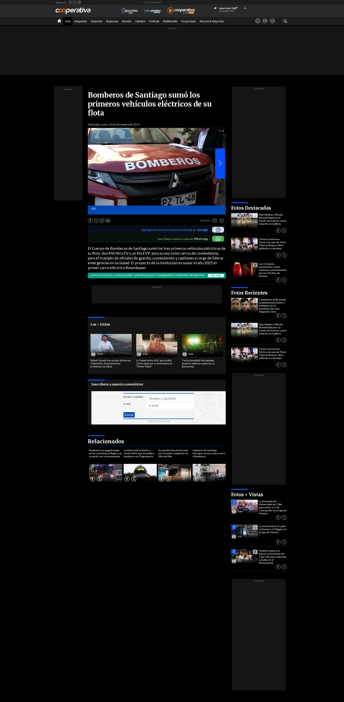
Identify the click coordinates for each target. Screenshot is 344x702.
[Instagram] (79, 2)
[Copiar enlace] (221, 220)
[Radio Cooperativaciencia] (152, 10)
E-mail (126, 403)
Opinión (140, 21)
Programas (188, 21)
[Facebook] (70, 2)
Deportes (96, 21)
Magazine (80, 21)
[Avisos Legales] (257, 24)
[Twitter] (75, 2)
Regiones (112, 21)
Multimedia (170, 21)
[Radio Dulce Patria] (129, 11)
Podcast (154, 21)
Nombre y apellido (133, 396)
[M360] (265, 24)
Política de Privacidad (158, 421)
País (67, 21)
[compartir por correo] (214, 220)
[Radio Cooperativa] (181, 10)
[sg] (272, 24)
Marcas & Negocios (212, 21)
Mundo (126, 21)
